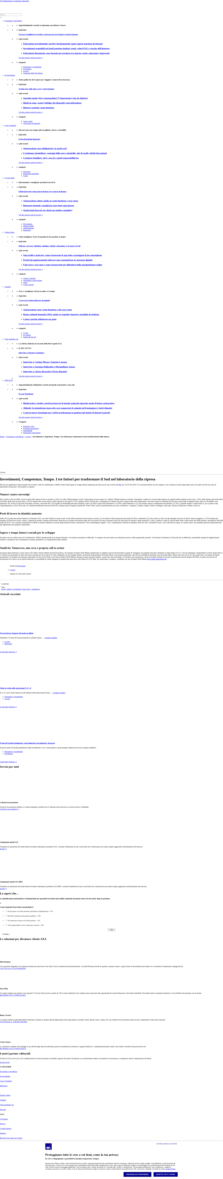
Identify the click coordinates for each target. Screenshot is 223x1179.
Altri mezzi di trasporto (31, 123)
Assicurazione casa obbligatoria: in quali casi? (45, 148)
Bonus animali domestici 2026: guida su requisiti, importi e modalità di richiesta (61, 314)
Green (25, 176)
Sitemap (3, 1133)
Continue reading (50, 638)
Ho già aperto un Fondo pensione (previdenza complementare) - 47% (30, 911)
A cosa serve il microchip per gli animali (34, 300)
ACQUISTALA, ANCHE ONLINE (13, 1022)
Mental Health (28, 226)
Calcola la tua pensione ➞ (9, 809)
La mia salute (9, 178)
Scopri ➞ (3, 849)
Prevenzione (27, 224)
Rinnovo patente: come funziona (38, 107)
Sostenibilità (27, 431)
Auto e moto (27, 121)
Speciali (3, 1110)
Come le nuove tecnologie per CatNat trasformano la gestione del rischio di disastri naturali (66, 412)
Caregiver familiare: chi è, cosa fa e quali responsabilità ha (51, 158)
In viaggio (27, 335)
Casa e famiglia (10, 125)
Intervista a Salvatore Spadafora (31, 353)
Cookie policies (5, 1129)
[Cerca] (1, 17)
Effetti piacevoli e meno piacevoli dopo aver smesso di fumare (42, 192)
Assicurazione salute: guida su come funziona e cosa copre (50, 201)
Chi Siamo (4, 1119)
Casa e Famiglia (6, 1081)
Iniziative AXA (28, 426)
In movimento (10, 75)
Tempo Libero (5, 1095)
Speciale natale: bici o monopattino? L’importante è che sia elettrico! (55, 98)
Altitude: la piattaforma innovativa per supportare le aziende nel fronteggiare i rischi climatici (67, 408)
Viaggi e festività (29, 278)
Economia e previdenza (13, 21)
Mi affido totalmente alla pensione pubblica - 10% (24, 916)
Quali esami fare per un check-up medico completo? (47, 210)
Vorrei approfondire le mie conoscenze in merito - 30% (26, 925)
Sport (25, 283)
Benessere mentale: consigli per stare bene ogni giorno (48, 205)
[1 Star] (2, 576)
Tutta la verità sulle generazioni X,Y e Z (15, 688)
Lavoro (26, 71)
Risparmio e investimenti (32, 67)
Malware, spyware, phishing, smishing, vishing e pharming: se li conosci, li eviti (49, 246)
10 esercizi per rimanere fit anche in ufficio (16, 633)
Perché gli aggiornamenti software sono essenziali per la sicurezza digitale (57, 260)
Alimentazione (28, 228)
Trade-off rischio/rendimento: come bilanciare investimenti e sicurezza (27, 743)
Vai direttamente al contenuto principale (14, 1)
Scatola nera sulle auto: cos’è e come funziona (36, 89)
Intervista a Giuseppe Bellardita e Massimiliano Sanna (49, 367)
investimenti (17, 589)
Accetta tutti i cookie (165, 1174)
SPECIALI (9, 380)
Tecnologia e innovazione (32, 280)
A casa (25, 333)
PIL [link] (120, 485)
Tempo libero (9, 232)
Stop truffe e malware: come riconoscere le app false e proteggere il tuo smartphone (62, 255)
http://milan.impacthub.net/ (157, 559)
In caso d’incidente (26, 394)
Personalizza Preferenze (137, 1174)
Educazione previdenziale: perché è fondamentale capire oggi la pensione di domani (63, 44)
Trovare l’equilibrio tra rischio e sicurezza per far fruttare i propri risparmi (48, 34)
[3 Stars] (9, 576)
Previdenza (27, 69)
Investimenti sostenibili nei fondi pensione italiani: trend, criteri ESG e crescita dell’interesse (66, 48)
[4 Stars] (13, 576)
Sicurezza (26, 172)
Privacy (3, 1124)
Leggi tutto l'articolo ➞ (8, 652)
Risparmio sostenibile (31, 174)
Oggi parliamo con (11, 339)
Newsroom (21, 566)
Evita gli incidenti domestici (29, 139)
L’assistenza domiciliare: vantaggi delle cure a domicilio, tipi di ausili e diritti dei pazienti (65, 153)
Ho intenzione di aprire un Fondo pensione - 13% (24, 920)
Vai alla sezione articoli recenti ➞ (31, 58)
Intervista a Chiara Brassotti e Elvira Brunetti (45, 371)
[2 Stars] (5, 576)
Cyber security (28, 285)
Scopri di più (4, 1062)
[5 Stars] (17, 576)
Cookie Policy (170, 1169)
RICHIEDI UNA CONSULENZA (13, 995)
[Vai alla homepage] (3, 8)
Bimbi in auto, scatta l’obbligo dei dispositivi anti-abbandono (52, 103)
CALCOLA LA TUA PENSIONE (13, 968)
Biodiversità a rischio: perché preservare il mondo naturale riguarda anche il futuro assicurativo (68, 403)
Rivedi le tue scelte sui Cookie (11, 1138)
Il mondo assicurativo (31, 429)
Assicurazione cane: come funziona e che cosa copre (47, 309)
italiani (9, 589)
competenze (35, 589)
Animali (8, 287)
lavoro (3, 589)
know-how (26, 589)
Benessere (27, 230)
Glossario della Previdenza (33, 73)
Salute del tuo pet (29, 337)
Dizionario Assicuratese (32, 433)
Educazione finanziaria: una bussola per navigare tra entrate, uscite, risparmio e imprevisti (66, 53)
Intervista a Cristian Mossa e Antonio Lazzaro (45, 362)
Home (2, 437)
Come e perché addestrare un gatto (39, 319)
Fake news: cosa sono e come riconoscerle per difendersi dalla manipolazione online (62, 265)
